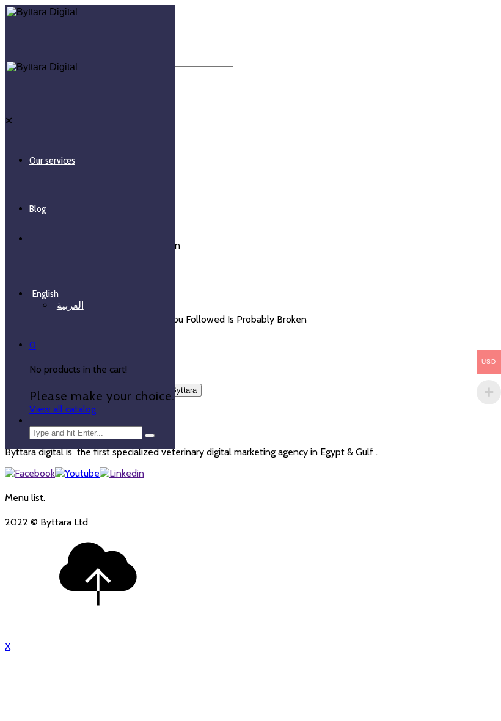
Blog (37, 208)
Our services (52, 160)
